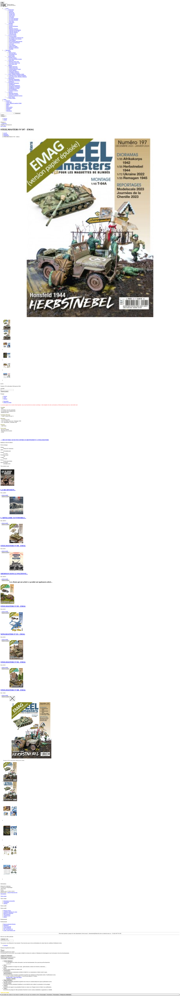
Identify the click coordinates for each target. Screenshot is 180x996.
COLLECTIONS (11, 35)
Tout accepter (4, 958)
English (5, 119)
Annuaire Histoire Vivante (15, 69)
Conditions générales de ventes (10, 911)
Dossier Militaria (12, 70)
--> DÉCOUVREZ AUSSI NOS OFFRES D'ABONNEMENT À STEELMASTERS (25, 440)
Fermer (2, 950)
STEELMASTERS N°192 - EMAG (13, 662)
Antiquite (11, 11)
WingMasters (10, 78)
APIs (5, 965)
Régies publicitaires (8, 980)
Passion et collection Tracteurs (15, 95)
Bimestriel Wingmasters (14, 79)
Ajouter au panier (4, 391)
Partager (5, 396)
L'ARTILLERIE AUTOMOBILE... (13, 518)
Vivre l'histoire (12, 45)
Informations (3, 893)
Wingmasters (9, 110)
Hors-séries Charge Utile (14, 62)
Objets (4, 99)
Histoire (11, 27)
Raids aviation (10, 56)
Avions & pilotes (12, 36)
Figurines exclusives (13, 90)
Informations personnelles (9, 901)
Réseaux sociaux (7, 983)
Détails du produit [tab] (7, 402)
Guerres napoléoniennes (14, 42)
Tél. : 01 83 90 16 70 (8, 929)
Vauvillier (11, 49)
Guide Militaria (12, 40)
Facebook (5, 945)
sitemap (5, 917)
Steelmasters (9, 108)
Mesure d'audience (8, 973)
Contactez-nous (6, 915)
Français (5, 118)
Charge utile (10, 60)
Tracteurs (9, 92)
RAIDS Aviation (12, 57)
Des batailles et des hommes (15, 38)
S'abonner (6, 100)
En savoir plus (9, 977)
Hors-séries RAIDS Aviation (15, 59)
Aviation (11, 25)
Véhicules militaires (13, 32)
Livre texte (11, 43)
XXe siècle (11, 21)
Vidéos (5, 988)
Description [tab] (6, 401)
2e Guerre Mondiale (13, 19)
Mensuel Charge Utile (14, 61)
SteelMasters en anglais (14, 88)
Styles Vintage (10, 97)
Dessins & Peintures (13, 26)
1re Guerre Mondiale (13, 18)
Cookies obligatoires (8, 961)
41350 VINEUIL (7, 927)
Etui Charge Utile (13, 64)
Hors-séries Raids (13, 54)
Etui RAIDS (12, 55)
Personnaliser (56, 994)
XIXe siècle (11, 16)
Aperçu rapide (4, 495)
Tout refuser (10, 958)
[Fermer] (1, 949)
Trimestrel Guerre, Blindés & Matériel (17, 75)
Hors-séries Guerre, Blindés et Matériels (18, 76)
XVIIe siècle (12, 13)
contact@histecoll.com (12, 892)
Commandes (6, 902)
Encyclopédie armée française (15, 41)
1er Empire (11, 17)
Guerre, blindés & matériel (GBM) (14, 103)
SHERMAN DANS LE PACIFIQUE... (14, 574)
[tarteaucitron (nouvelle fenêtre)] (5, 993)
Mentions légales (7, 910)
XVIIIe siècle (12, 14)
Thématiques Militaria (14, 71)
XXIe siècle (11, 22)
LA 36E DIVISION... (8, 490)
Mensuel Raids (12, 52)
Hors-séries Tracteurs (13, 94)
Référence (3, 442)
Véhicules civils (12, 33)
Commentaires (7, 970)
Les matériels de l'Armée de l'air (16, 37)
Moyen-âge (11, 12)
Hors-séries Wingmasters (14, 80)
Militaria (9, 65)
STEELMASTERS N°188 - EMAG (13, 690)
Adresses (5, 903)
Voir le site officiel (17, 977)
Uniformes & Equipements (15, 30)
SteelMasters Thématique (14, 86)
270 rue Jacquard (7, 926)
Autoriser (8, 963)
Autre (5, 968)
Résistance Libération (14, 47)
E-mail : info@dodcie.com (9, 930)
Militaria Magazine (13, 66)
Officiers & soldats (13, 46)
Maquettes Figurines (13, 28)
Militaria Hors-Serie (13, 68)
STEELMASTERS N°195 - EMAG (13, 606)
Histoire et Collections (8, 913)
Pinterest (5, 398)
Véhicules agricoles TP (14, 31)
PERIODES (10, 9)
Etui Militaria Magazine (14, 73)
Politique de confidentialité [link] (6, 955)
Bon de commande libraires (9, 924)
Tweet (4, 397)
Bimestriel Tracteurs (13, 93)
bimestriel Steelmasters (14, 83)
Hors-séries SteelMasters (14, 85)
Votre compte (3, 896)
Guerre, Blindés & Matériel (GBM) (15, 74)
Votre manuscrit (6, 914)
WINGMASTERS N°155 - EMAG (13, 634)
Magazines (6, 50)
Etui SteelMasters (13, 89)
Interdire (13, 978)
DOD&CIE (6, 925)
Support (5, 985)
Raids (8, 51)
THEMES (9, 23)
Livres (5, 8)
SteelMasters (10, 81)
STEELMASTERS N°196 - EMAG (13, 546)
